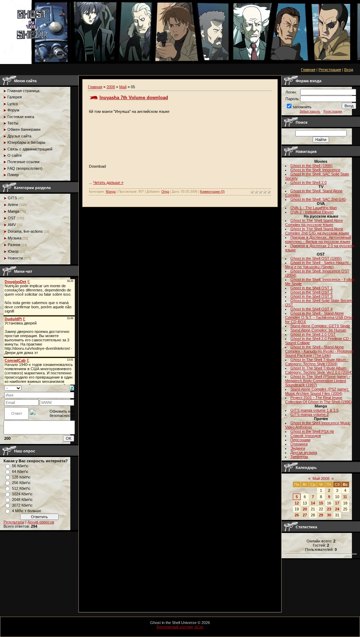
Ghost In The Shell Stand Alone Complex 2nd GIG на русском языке (317, 231)
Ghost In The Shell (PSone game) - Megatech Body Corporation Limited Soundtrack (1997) (317, 380)
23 (329, 509)
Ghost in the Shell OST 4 (311, 309)
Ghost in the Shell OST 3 (311, 296)
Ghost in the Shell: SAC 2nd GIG (318, 199)
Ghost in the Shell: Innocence (315, 170)
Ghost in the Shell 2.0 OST (313, 334)
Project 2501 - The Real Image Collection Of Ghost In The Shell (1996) (318, 399)
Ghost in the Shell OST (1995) (316, 258)
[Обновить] (72, 388)
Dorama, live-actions (25, 231)
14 (313, 503)
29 (321, 515)
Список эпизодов (305, 435)
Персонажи (300, 440)
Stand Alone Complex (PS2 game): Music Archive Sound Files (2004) (317, 391)
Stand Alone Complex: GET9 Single (320, 326)
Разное (14, 245)
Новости (15, 258)
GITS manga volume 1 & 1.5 (314, 410)
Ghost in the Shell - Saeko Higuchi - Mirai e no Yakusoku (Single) (318, 264)
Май (123, 87)
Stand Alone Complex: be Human (318, 330)
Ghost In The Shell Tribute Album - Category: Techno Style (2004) (317, 362)
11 (345, 497)
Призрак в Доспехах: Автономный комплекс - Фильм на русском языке (318, 239)
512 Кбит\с (21, 488)
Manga (13, 211)
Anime (13, 204)
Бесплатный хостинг (175, 627)
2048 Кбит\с (22, 499)
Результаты (14, 522)
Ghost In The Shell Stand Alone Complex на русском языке (314, 222)
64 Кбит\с (20, 471)
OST (12, 218)
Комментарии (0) (212, 191)
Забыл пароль (310, 111)
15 (321, 503)
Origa (165, 191)
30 (329, 515)
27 (305, 515)
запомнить (301, 107)
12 (297, 503)
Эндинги (297, 448)
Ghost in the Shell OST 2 (311, 292)
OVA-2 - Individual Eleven (312, 212)
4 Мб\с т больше (26, 511)
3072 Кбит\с (22, 505)
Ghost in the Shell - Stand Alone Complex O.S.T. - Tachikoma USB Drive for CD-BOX (319, 317)
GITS (12, 198)
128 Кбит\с (21, 477)
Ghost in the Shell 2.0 (308, 182)
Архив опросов (40, 522)
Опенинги (299, 444)
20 (305, 509)
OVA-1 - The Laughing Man (313, 208)
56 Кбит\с (20, 466)
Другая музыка (303, 452)
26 (297, 515)
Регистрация (330, 69)
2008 (111, 87)
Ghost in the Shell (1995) (311, 165)
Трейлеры (299, 457)
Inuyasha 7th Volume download (133, 97)
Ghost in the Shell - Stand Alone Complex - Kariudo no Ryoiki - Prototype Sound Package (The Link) (319, 351)
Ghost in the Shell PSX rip (312, 431)
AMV (12, 225)
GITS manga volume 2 (309, 414)
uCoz (199, 627)
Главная (308, 69)
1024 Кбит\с (22, 494)
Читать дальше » (108, 182)
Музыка (14, 238)
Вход (348, 69)
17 (337, 503)
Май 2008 (321, 478)
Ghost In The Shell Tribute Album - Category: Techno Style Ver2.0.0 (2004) (319, 370)
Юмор (13, 251)
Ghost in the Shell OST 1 (311, 288)
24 (337, 509)
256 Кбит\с (21, 483)
